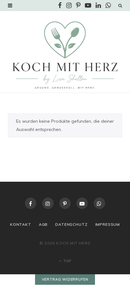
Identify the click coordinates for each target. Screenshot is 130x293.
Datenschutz (71, 224)
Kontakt (20, 224)
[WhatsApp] (99, 203)
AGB (43, 224)
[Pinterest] (65, 203)
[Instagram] (48, 203)
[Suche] (120, 5)
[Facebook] (30, 203)
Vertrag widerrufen (65, 279)
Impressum (107, 224)
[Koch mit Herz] (65, 55)
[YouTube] (82, 203)
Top (66, 260)
